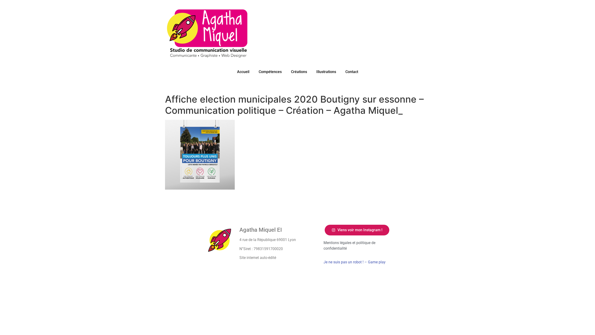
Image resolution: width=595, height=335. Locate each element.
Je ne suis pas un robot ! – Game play (355, 262)
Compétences (270, 72)
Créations (299, 72)
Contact (351, 72)
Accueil (243, 72)
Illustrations (326, 72)
